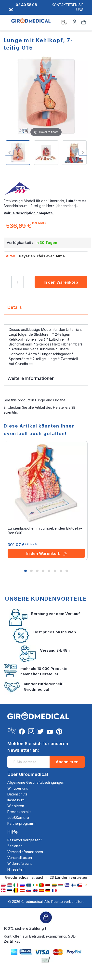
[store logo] (31, 23)
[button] (25, 570)
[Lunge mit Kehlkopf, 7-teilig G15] (18, 152)
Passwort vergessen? (24, 840)
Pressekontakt (19, 812)
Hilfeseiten (16, 869)
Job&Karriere (18, 817)
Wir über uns (17, 788)
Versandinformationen (25, 852)
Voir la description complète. (29, 213)
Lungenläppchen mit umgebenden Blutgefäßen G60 (45, 530)
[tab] (46, 309)
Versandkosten (19, 858)
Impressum (16, 800)
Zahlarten (15, 846)
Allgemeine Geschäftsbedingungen (35, 782)
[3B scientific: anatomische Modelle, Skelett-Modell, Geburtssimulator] (46, 188)
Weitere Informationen (30, 378)
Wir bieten (15, 806)
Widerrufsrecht (19, 863)
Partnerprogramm (21, 823)
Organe (59, 400)
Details (14, 307)
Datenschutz (17, 794)
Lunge (40, 400)
